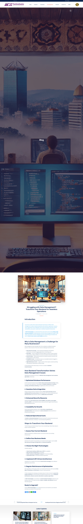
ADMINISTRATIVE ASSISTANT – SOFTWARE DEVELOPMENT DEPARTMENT (59, 516)
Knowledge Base (41, 305)
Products (57, 4)
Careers (55, 513)
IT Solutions (42, 4)
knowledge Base (50, 4)
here (37, 487)
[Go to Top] (81, 522)
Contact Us (64, 4)
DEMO (69, 4)
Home (30, 4)
